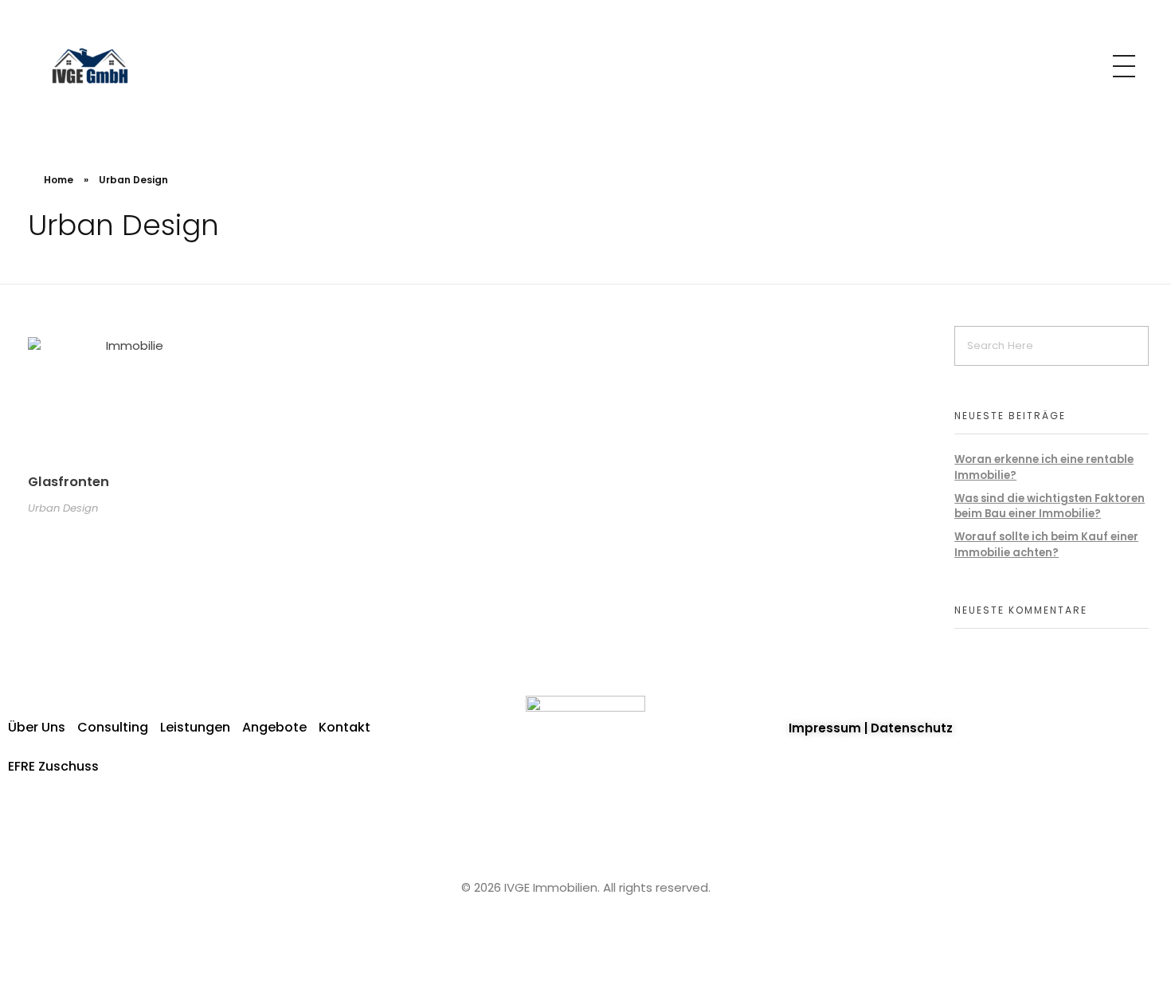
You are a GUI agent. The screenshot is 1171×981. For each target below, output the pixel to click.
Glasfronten (68, 482)
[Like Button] (224, 485)
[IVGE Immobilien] (92, 64)
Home (58, 179)
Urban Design (63, 508)
